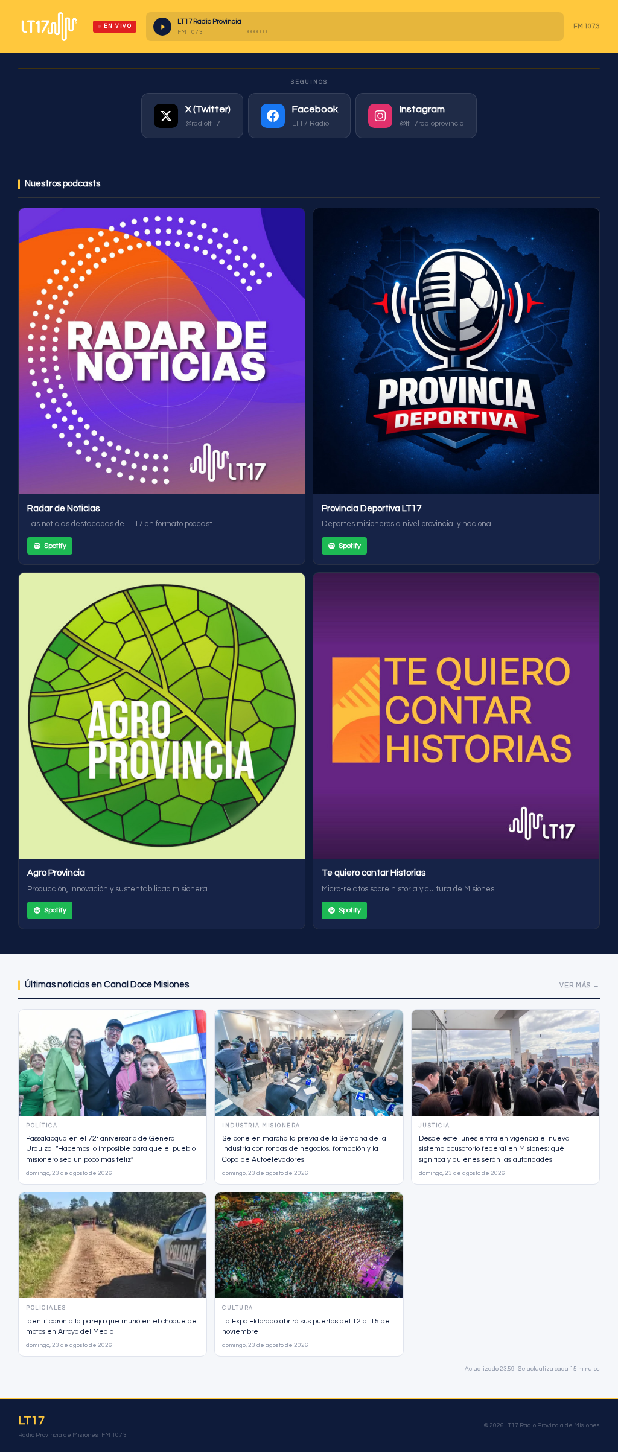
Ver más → (579, 985)
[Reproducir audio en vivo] (162, 27)
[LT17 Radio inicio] (49, 26)
